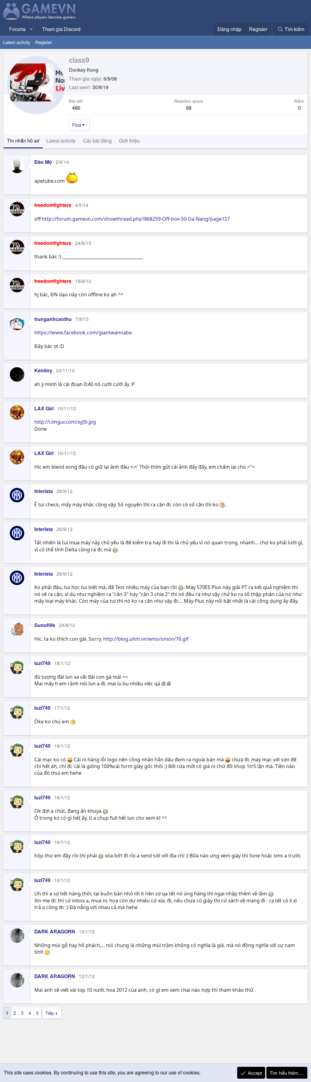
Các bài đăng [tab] (97, 140)
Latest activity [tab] (61, 140)
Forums (17, 29)
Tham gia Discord (61, 29)
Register (43, 42)
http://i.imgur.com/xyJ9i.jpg (65, 422)
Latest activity (16, 42)
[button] (31, 29)
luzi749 (42, 663)
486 (76, 107)
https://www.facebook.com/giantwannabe (83, 332)
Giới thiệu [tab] (129, 140)
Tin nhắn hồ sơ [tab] (23, 140)
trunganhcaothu (53, 318)
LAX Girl (43, 408)
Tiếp (49, 1013)
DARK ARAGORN (54, 931)
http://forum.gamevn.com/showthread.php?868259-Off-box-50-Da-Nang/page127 (136, 218)
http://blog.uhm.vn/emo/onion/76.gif (146, 639)
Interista (43, 491)
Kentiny (43, 370)
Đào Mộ (43, 161)
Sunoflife (44, 625)
